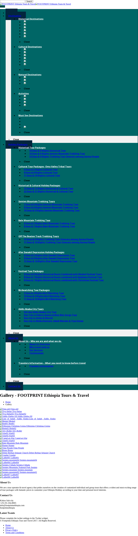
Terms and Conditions (14, 532)
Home (8, 402)
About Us (9, 528)
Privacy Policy (11, 530)
